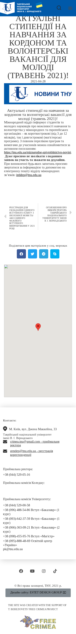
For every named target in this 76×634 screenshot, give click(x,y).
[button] (70, 8)
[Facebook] (21, 571)
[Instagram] (43, 571)
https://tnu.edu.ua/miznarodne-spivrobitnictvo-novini (37, 152)
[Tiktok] (55, 571)
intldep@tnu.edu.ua (28, 175)
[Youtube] (32, 571)
